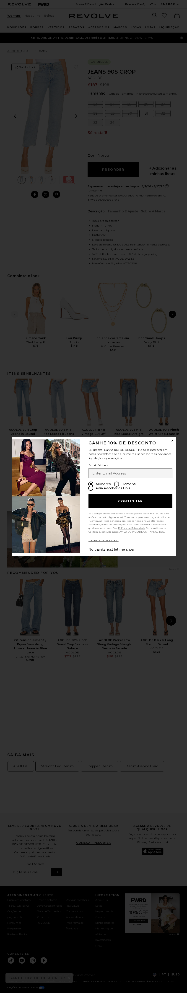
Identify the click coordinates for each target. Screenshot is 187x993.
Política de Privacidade (131, 528)
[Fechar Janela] (172, 440)
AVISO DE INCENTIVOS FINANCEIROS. (142, 531)
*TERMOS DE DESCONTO (103, 540)
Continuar (130, 501)
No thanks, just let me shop (111, 549)
